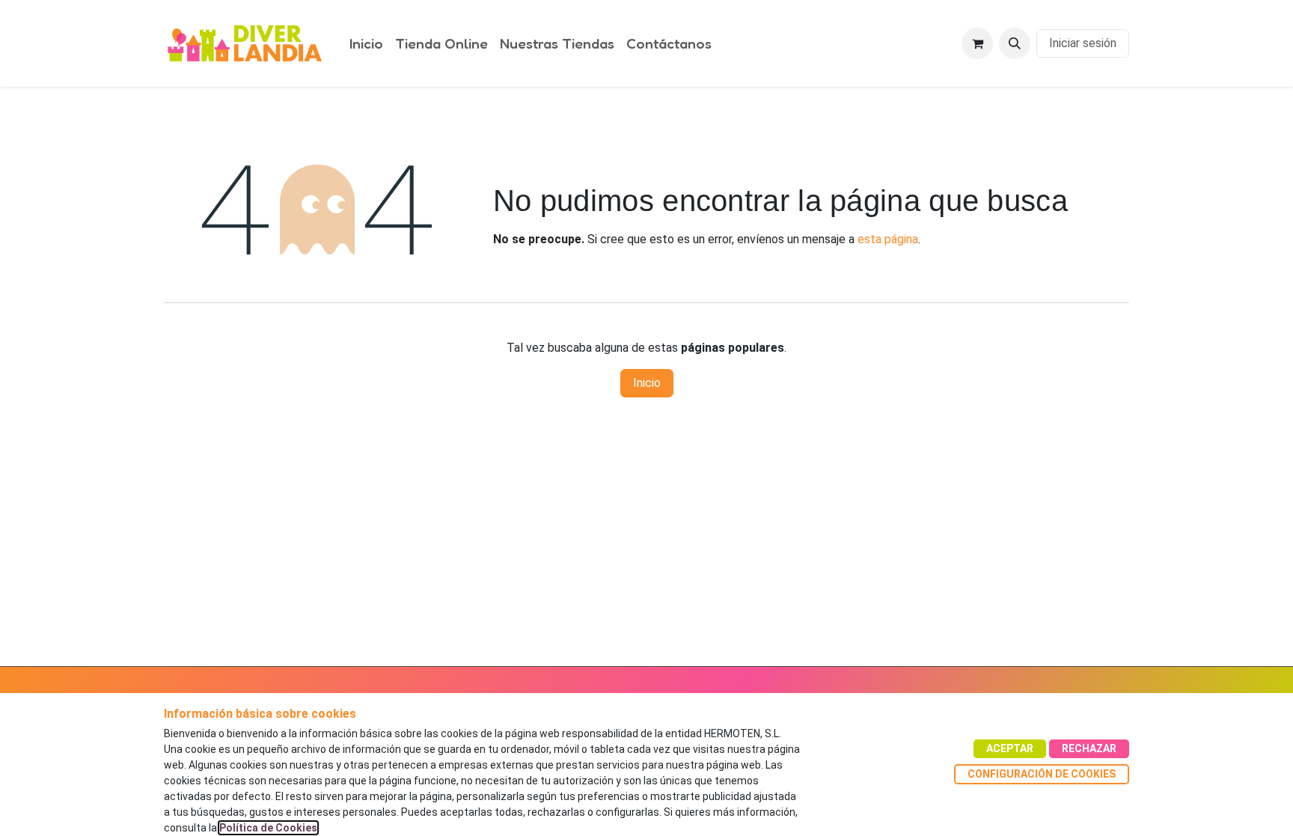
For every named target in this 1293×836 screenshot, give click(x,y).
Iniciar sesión (1082, 43)
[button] (1014, 43)
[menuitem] (366, 44)
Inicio (647, 383)
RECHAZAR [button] (1089, 748)
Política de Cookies (268, 828)
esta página (888, 239)
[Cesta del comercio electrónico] (977, 43)
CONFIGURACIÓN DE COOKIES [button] (1042, 774)
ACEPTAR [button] (1009, 748)
